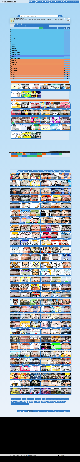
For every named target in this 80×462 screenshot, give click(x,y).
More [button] (68, 1)
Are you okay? (13, 40)
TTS (51, 1)
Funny (34, 1)
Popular (43, 1)
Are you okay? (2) (13, 48)
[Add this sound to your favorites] (69, 29)
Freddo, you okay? (13, 56)
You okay (12, 66)
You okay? (12, 74)
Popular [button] (30, 171)
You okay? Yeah (13, 76)
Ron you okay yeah (13, 64)
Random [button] (46, 171)
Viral (40, 1)
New (53, 1)
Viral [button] (20, 171)
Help (66, 1)
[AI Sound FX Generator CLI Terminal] (18, 455)
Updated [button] (40, 171)
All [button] (55, 171)
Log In (76, 1)
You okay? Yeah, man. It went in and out (16, 78)
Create (58, 1)
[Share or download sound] (64, 29)
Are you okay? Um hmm (14, 50)
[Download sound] (66, 29)
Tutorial (41, 27)
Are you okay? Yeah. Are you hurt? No (16, 52)
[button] (65, 19)
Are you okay (12, 34)
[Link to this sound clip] (67, 29)
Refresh (46, 28)
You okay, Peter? (13, 72)
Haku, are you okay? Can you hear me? (16, 58)
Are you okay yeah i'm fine (14, 38)
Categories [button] (67, 171)
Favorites (62, 1)
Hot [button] (52, 171)
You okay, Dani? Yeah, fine (14, 70)
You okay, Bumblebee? (14, 68)
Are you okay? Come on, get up (15, 54)
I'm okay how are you (14, 62)
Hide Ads (72, 1)
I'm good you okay (13, 60)
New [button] (35, 171)
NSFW (60, 171)
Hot (37, 1)
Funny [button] (25, 171)
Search (31, 1)
